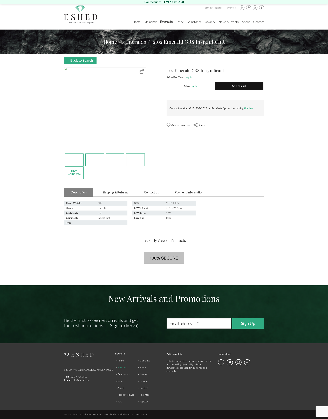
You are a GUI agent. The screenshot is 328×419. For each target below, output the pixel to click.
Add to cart (239, 85)
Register (218, 7)
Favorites (231, 7)
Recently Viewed (126, 394)
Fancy (143, 367)
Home (110, 42)
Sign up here (123, 325)
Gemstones (124, 374)
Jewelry (143, 374)
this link (248, 108)
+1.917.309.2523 (75, 376)
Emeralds (135, 42)
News (120, 381)
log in (189, 77)
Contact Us (151, 192)
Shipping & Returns (115, 192)
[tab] (78, 192)
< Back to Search (80, 60)
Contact (144, 387)
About (121, 387)
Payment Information (189, 192)
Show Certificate (74, 172)
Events (143, 381)
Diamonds (145, 360)
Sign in (208, 7)
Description (79, 192)
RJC (120, 401)
